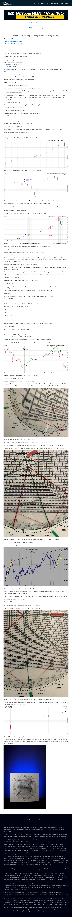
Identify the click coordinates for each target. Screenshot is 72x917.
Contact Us (21, 822)
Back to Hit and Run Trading (36, 22)
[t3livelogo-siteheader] (8, 3)
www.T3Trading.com (40, 911)
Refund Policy (44, 822)
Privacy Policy (37, 822)
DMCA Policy (50, 822)
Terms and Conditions (29, 822)
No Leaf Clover (8, 66)
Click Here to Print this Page (36, 28)
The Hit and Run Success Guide (13, 41)
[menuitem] (33, 3)
